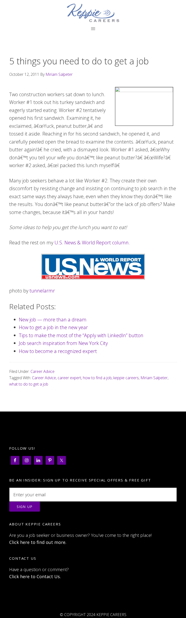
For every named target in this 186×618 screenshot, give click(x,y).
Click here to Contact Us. (35, 576)
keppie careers (126, 377)
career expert (69, 377)
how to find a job (97, 377)
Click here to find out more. (37, 542)
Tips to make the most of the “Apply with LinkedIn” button (81, 335)
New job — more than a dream (52, 319)
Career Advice (42, 371)
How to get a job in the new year (53, 327)
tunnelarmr (42, 290)
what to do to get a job (28, 384)
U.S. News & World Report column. (92, 242)
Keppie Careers (93, 13)
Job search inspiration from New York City (63, 343)
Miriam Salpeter (154, 377)
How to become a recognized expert (58, 351)
